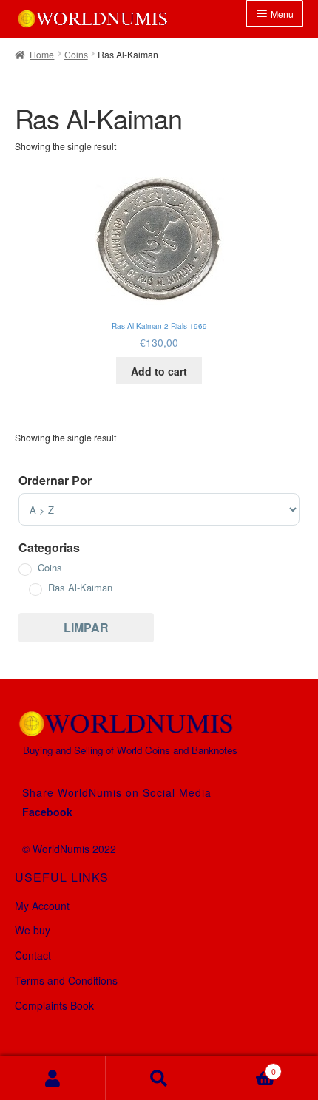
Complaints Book (54, 1005)
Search (159, 1078)
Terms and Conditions (66, 980)
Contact (33, 955)
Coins (76, 54)
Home (42, 54)
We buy (32, 930)
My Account (42, 905)
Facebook (47, 811)
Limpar (86, 627)
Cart (244, 1066)
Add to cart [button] (159, 371)
